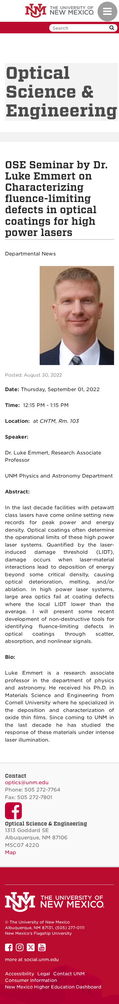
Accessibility (19, 973)
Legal (43, 973)
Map (10, 852)
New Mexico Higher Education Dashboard (53, 986)
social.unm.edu (41, 959)
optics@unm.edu (27, 783)
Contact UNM (69, 973)
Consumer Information (31, 980)
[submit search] (111, 28)
